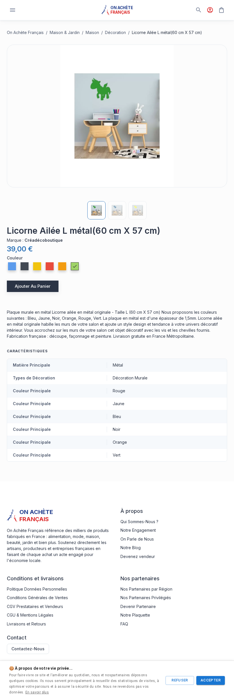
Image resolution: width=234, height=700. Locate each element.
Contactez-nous (28, 648)
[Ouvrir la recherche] (198, 10)
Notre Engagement (138, 530)
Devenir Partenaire (138, 606)
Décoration (115, 32)
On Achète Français (25, 32)
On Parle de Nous (137, 539)
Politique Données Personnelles (37, 589)
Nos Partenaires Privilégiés (145, 597)
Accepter (211, 680)
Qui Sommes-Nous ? (139, 521)
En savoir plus (37, 692)
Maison (92, 32)
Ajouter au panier (33, 286)
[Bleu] (12, 266)
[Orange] (62, 266)
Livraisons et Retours (26, 623)
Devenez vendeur (137, 556)
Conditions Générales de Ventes (37, 597)
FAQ (124, 623)
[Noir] (24, 266)
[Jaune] (37, 266)
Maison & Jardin (65, 32)
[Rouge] (50, 266)
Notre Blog (130, 547)
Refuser (180, 680)
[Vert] (75, 266)
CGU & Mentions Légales (30, 615)
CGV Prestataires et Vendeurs (35, 606)
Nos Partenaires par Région (146, 589)
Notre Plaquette (135, 615)
